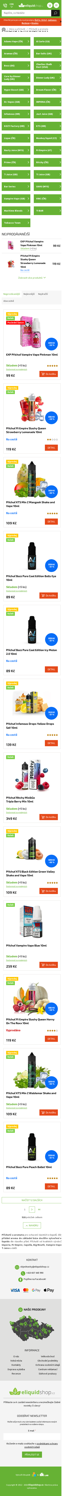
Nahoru (33, 1225)
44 (39, 1209)
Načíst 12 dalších (32, 1200)
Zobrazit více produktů (30, 277)
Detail (51, 447)
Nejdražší (43, 294)
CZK (12, 4)
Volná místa (16, 1360)
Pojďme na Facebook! (35, 1279)
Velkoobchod (47, 1356)
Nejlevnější (29, 294)
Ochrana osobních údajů (47, 1365)
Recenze (16, 1373)
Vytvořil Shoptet (23, 1474)
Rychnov (26, 23)
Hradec (34, 23)
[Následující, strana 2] (32, 1210)
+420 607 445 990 (34, 1273)
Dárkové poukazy (48, 1373)
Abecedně (8, 301)
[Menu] (56, 5)
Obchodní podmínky (48, 1360)
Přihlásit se (32, 1454)
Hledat (55, 13)
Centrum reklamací (47, 1369)
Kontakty (16, 1365)
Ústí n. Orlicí (41, 20)
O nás (16, 1356)
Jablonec (52, 20)
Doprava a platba (16, 1369)
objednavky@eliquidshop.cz (34, 1266)
